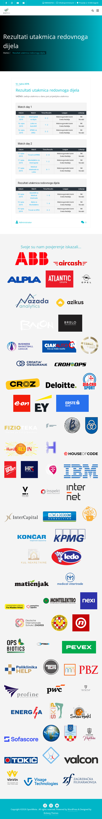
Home (6, 52)
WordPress (73, 809)
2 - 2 (46, 131)
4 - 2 (48, 210)
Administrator (25, 222)
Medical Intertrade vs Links (34, 169)
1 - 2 (46, 125)
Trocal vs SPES (34, 210)
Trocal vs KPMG (34, 155)
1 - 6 (48, 203)
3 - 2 (46, 118)
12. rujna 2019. (22, 84)
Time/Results (46, 113)
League (64, 113)
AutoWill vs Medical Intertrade (34, 195)
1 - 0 (48, 195)
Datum (21, 113)
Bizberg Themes (51, 813)
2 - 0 (47, 155)
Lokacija (81, 113)
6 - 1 (47, 169)
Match (33, 113)
